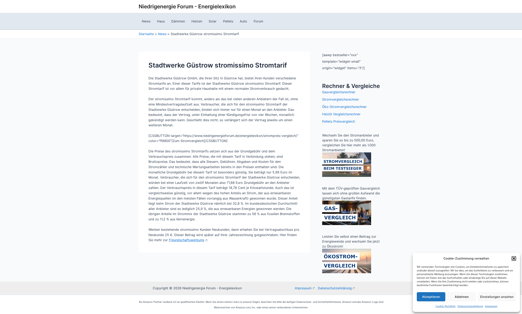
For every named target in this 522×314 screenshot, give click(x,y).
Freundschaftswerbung (186, 240)
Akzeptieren (431, 297)
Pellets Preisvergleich (338, 121)
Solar (213, 21)
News (146, 21)
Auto (243, 21)
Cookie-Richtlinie (446, 306)
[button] (514, 258)
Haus (161, 21)
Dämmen (178, 21)
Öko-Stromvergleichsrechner (344, 107)
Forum (258, 21)
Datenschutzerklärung (470, 306)
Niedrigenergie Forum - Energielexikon (187, 6)
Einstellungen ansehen (497, 297)
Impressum (491, 306)
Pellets (228, 21)
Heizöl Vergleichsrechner (341, 114)
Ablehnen (462, 297)
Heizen (196, 21)
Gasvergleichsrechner (338, 92)
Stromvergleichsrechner (340, 99)
